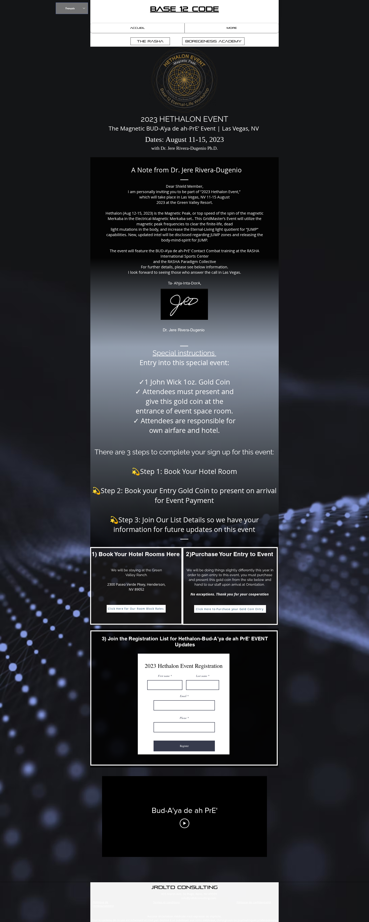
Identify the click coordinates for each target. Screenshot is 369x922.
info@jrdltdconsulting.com (198, 898)
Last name (201, 676)
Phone (183, 718)
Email (183, 696)
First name (164, 676)
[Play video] (184, 823)
